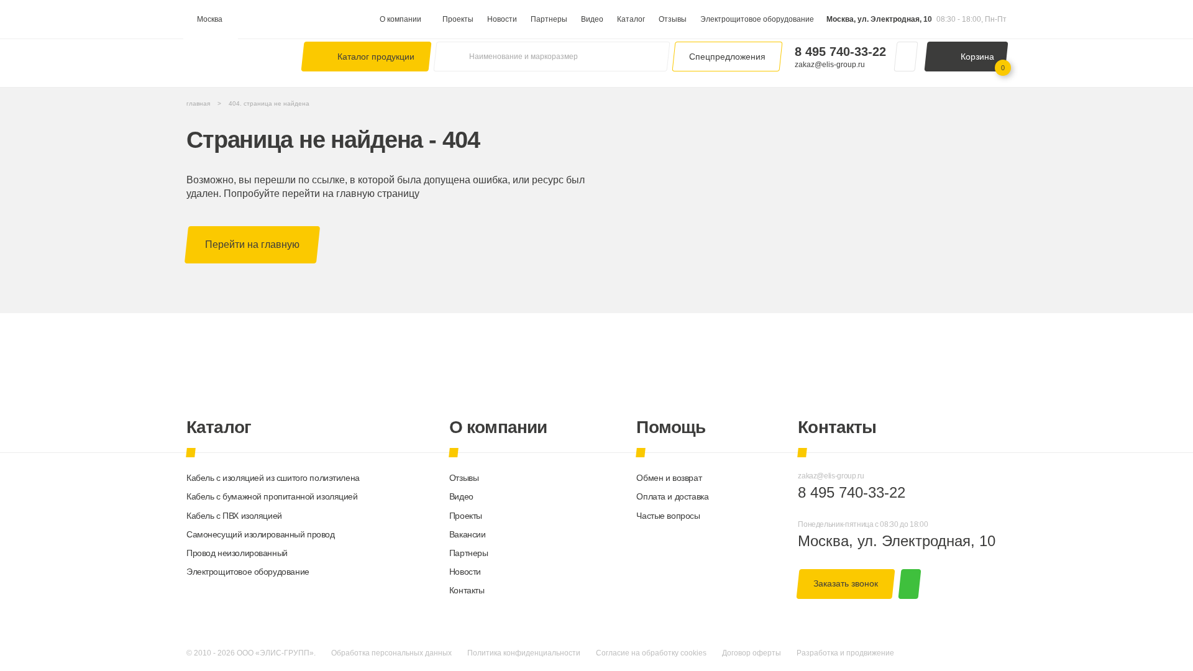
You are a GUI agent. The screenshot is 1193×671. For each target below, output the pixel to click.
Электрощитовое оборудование (757, 19)
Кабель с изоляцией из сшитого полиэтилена (273, 478)
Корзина (983, 61)
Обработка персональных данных (391, 653)
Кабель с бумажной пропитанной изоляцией (272, 496)
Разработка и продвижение (845, 653)
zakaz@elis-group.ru (830, 64)
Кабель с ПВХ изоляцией (234, 516)
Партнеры (549, 19)
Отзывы (673, 19)
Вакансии (467, 534)
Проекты (457, 19)
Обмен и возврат (669, 478)
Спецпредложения (727, 57)
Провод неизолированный (237, 553)
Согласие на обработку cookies (651, 653)
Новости (502, 19)
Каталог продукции (375, 57)
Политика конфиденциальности (523, 653)
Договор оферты (751, 653)
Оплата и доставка (672, 496)
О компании (400, 19)
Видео (592, 19)
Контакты (467, 590)
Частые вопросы (668, 516)
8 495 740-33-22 (840, 51)
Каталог (631, 19)
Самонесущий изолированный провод (260, 534)
